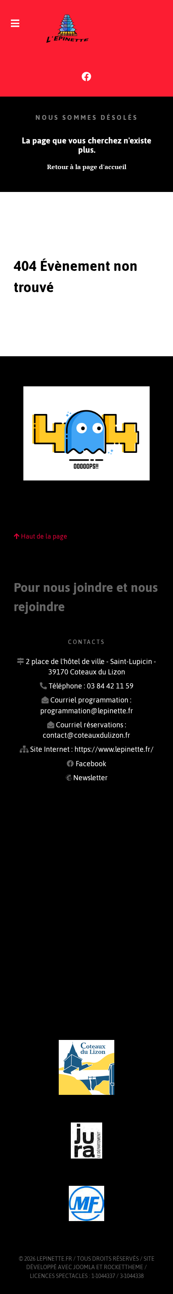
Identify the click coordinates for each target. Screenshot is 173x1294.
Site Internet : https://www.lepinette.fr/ (92, 749)
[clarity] (86, 1067)
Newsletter (90, 778)
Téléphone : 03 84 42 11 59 (91, 686)
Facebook (91, 764)
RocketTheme (123, 1267)
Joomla (84, 1267)
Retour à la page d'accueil (86, 166)
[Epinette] (86, 28)
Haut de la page (43, 536)
